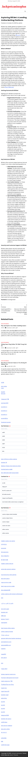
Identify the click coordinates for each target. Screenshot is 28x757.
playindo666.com (6, 645)
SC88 (2, 382)
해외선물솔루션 (5, 556)
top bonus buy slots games (8, 575)
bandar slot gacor (6, 719)
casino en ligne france (7, 518)
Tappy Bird (4, 669)
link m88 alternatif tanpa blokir (10, 473)
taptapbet (4, 622)
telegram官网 (5, 715)
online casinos (5, 529)
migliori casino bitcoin (7, 563)
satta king (4, 698)
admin (20, 23)
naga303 (3, 654)
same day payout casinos (8, 569)
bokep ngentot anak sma (8, 674)
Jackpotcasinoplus (14, 6)
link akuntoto (4, 552)
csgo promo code (6, 582)
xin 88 (3, 483)
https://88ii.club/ (9, 87)
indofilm (3, 648)
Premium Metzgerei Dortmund (9, 678)
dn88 (3, 436)
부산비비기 (4, 732)
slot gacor (4, 657)
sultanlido (3, 738)
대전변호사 (4, 544)
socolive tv (4, 407)
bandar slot (4, 612)
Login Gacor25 (5, 691)
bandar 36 (4, 462)
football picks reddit (6, 469)
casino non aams (6, 525)
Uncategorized (11, 299)
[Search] (25, 11)
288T (3, 443)
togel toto (4, 688)
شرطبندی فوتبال (5, 635)
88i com (18, 35)
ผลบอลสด (3, 548)
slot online (4, 386)
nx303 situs (4, 722)
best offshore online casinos (9, 459)
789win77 (4, 486)
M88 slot (3, 616)
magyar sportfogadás (7, 498)
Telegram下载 (5, 399)
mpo (2, 388)
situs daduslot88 (5, 590)
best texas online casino (8, 628)
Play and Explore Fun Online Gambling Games (13, 325)
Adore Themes (14, 755)
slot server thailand (6, 725)
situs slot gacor (5, 578)
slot (2, 598)
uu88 (3, 432)
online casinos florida (7, 631)
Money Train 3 (5, 619)
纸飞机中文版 (4, 560)
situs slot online (5, 729)
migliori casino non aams (8, 541)
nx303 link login (5, 745)
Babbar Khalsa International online (11, 466)
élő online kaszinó (6, 494)
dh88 (3, 440)
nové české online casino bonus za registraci (12, 501)
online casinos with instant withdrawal (11, 594)
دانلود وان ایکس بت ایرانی (7, 603)
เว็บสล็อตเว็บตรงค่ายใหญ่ (7, 684)
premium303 (4, 403)
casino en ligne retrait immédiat (9, 514)
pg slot (3, 702)
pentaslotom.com (6, 642)
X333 (3, 447)
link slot (3, 393)
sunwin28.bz (4, 418)
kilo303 (3, 392)
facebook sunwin (6, 422)
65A (3, 451)
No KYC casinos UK (6, 490)
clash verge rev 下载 (6, 681)
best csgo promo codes (8, 586)
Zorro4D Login (5, 609)
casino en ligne (5, 521)
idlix (2, 741)
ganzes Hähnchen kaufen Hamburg (11, 638)
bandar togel (4, 695)
